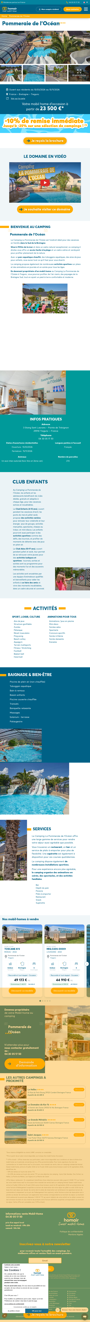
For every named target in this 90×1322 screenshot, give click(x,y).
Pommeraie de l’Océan (19, 16)
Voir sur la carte (18, 98)
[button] (85, 2)
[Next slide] (87, 964)
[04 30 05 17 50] (67, 2)
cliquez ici (73, 1278)
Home (4, 16)
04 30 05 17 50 (74, 2)
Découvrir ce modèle (22, 990)
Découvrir (79, 1089)
